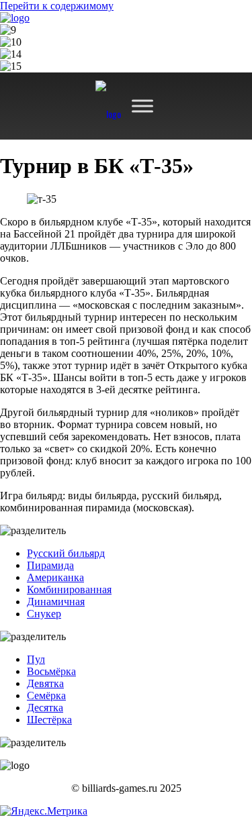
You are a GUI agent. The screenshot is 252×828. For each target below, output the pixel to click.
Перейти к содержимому (57, 5)
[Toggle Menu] (142, 105)
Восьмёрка (51, 671)
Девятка (45, 683)
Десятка (45, 707)
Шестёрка (49, 719)
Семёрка (46, 695)
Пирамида (50, 565)
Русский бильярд (66, 553)
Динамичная (56, 601)
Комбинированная (69, 589)
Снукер (44, 613)
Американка (55, 577)
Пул (36, 659)
